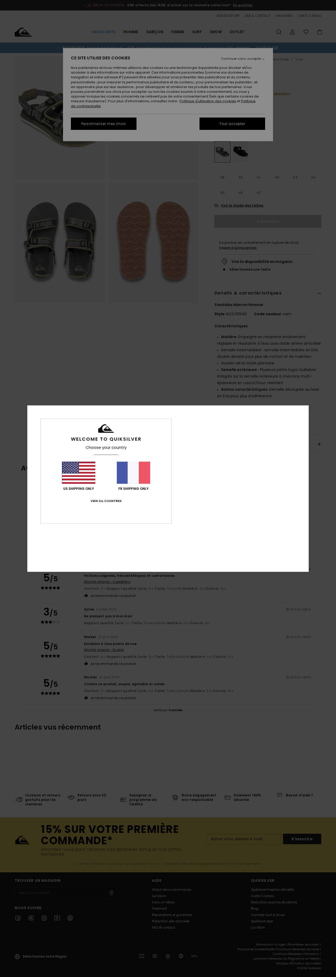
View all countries (106, 501)
